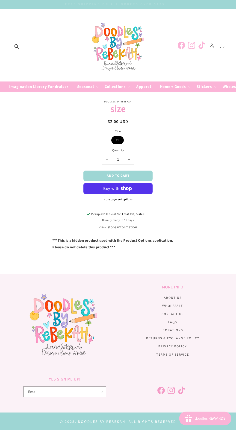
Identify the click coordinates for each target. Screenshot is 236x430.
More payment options (118, 199)
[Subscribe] (101, 391)
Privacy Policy (172, 346)
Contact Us (173, 314)
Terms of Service (172, 354)
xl (117, 140)
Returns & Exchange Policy (172, 338)
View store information (118, 227)
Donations (172, 330)
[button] (17, 46)
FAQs (172, 322)
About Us (173, 298)
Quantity (118, 150)
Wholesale (172, 306)
